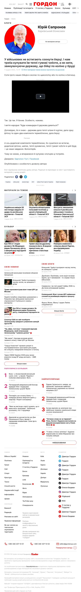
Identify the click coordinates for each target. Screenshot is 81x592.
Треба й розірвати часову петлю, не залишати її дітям (24, 282)
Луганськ (44, 486)
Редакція (7, 512)
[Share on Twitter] (21, 177)
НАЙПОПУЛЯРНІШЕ (51, 379)
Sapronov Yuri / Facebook (27, 159)
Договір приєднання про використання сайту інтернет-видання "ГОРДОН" (31, 534)
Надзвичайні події (11, 490)
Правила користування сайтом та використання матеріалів (31, 515)
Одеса (42, 465)
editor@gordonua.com (68, 544)
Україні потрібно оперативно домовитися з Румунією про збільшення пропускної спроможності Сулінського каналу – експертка (21, 300)
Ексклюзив (27, 484)
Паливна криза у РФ (13, 13)
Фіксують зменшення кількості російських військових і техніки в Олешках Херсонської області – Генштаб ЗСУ (64, 212)
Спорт (6, 473)
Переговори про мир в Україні (36, 13)
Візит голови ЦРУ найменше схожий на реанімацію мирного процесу (58, 295)
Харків (43, 473)
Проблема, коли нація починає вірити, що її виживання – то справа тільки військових (58, 278)
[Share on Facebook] (16, 177)
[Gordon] (45, 4)
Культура (8, 477)
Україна (8, 182)
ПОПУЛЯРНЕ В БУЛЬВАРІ (16, 369)
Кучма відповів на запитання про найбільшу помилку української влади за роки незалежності (61, 410)
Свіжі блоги (48, 264)
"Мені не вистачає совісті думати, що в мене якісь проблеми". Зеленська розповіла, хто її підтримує (24, 408)
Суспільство (18, 255)
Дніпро (43, 477)
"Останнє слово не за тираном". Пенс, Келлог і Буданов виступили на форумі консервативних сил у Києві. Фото (61, 422)
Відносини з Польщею (60, 13)
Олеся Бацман (68, 487)
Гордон (6, 19)
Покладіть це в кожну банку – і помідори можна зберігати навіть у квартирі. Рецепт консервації (22, 397)
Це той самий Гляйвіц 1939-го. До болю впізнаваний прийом (58, 287)
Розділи (25, 452)
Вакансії (7, 508)
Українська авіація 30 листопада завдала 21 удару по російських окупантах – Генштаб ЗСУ (14, 212)
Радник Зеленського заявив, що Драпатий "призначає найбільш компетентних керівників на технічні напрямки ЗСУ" (60, 387)
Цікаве (7, 499)
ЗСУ (33, 182)
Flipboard (66, 496)
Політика (8, 461)
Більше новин (22, 363)
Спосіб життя (9, 486)
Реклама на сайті (11, 517)
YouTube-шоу (28, 501)
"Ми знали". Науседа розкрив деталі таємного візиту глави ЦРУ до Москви (19, 339)
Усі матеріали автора (52, 41)
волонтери (25, 182)
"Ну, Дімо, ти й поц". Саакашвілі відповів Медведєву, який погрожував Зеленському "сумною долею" (20, 331)
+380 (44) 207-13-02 (42, 544)
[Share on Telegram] (25, 177)
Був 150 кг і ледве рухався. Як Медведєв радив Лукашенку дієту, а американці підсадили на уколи (15, 248)
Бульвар (66, 8)
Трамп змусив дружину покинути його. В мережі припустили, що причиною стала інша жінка (40, 248)
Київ (42, 456)
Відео (25, 492)
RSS (63, 501)
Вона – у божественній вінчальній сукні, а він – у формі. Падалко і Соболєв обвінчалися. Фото (22, 376)
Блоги (57, 8)
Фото (25, 488)
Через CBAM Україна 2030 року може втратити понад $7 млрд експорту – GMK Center (20, 357)
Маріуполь (44, 482)
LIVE (24, 480)
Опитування (27, 497)
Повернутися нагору (64, 548)
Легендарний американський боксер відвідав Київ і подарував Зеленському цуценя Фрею (60, 399)
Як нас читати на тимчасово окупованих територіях (11, 528)
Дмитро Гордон (69, 456)
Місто (42, 452)
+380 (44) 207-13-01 (16, 544)
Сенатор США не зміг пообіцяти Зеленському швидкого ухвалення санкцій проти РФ (21, 322)
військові (16, 182)
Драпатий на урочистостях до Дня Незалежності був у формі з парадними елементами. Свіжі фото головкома (23, 420)
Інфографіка (9, 494)
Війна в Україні (18, 219)
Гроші (6, 465)
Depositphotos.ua (32, 566)
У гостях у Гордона (44, 8)
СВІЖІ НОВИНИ (11, 267)
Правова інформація (12, 521)
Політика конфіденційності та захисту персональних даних (30, 524)
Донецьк (44, 469)
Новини (7, 8)
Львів (42, 461)
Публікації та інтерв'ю (23, 8)
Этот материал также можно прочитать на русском (44, 70)
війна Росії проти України (45, 182)
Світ (6, 469)
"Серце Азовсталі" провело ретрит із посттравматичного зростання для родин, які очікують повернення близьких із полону (21, 348)
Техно (6, 482)
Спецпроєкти (28, 505)
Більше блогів (59, 311)
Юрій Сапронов (60, 182)
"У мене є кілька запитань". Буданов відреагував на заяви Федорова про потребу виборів (60, 434)
